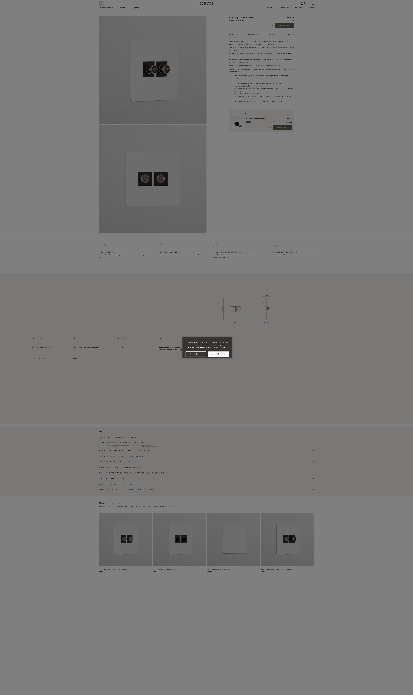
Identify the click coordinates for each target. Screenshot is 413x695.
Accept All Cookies (219, 354)
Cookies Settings (196, 354)
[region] (207, 347)
